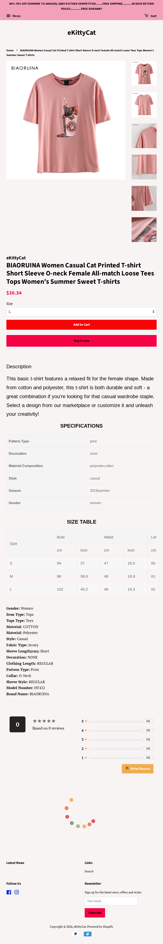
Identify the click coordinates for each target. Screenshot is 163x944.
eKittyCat (81, 33)
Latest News (15, 863)
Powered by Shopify (100, 927)
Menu (16, 16)
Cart (153, 16)
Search (89, 871)
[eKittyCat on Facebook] (8, 893)
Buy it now (81, 340)
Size (9, 303)
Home (10, 50)
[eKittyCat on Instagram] (16, 893)
